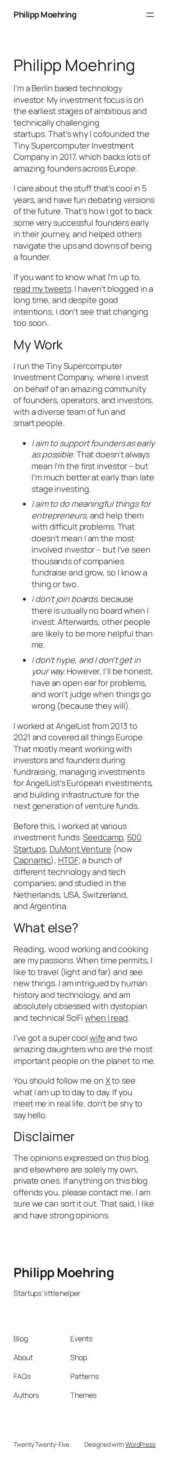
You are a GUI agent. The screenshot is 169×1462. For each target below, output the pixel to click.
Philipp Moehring (45, 14)
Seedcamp (103, 837)
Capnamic (32, 860)
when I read (106, 1017)
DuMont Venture (80, 848)
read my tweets (42, 288)
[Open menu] (150, 14)
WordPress (140, 1444)
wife (97, 1037)
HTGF (68, 860)
